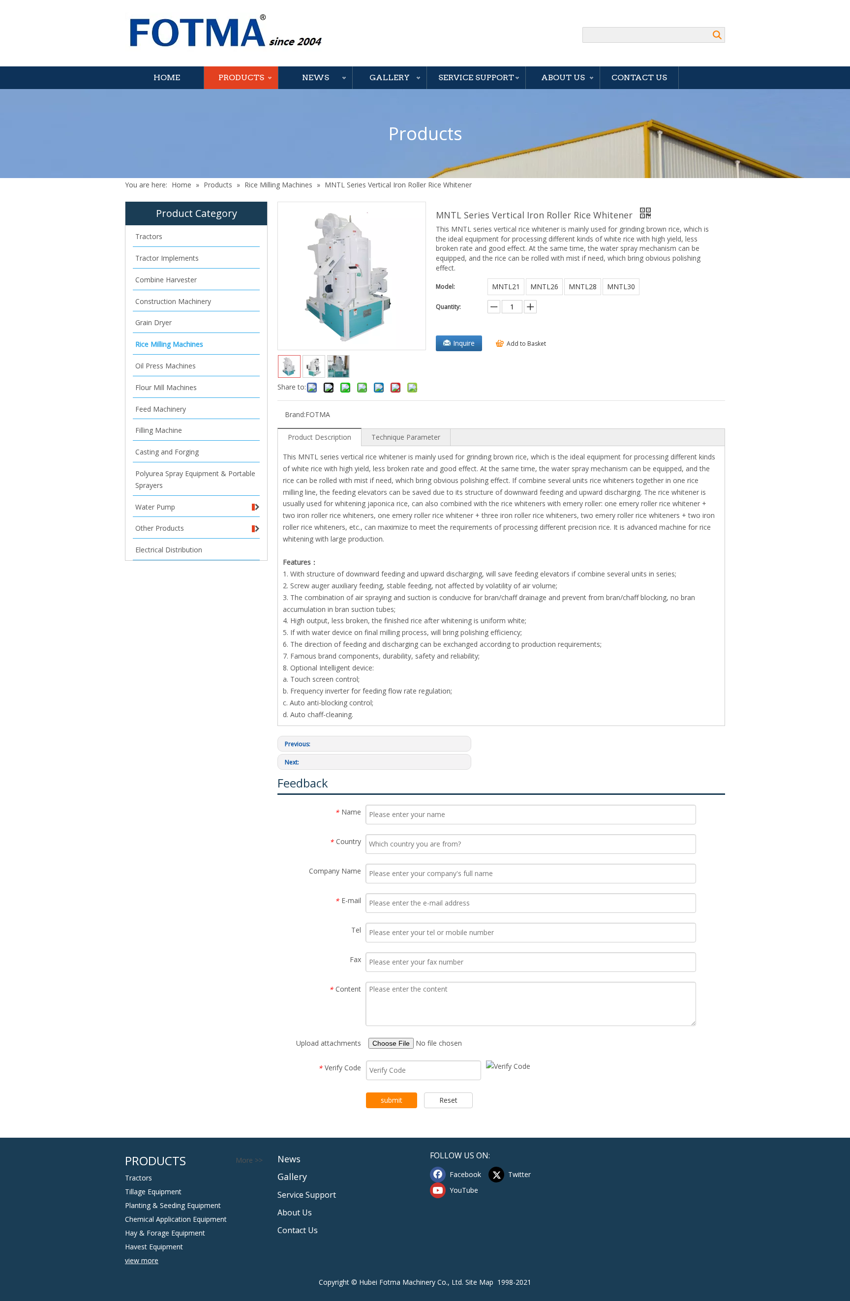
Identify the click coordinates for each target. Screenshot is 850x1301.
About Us (563, 77)
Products (241, 77)
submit (391, 1100)
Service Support (476, 77)
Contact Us (639, 77)
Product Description (319, 437)
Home (166, 77)
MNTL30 (621, 286)
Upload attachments (328, 1043)
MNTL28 (583, 286)
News (315, 77)
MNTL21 (506, 286)
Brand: (295, 414)
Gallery (389, 77)
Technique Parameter (405, 437)
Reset (448, 1100)
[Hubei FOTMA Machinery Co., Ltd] (231, 32)
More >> (249, 1160)
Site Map (479, 1282)
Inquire (464, 343)
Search (717, 35)
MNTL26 (544, 286)
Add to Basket (526, 343)
